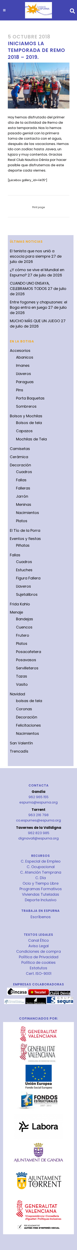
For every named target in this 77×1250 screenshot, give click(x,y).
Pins (19, 390)
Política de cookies (38, 962)
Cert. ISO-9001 (38, 973)
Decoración (20, 465)
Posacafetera (28, 651)
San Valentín (21, 743)
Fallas (21, 479)
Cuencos (24, 627)
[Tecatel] (38, 994)
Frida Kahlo (20, 604)
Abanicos (24, 357)
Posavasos (26, 659)
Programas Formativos (41, 889)
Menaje (16, 612)
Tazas (21, 676)
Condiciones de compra (38, 951)
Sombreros (26, 406)
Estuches (24, 569)
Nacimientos (27, 512)
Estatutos (38, 968)
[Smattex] (14, 1003)
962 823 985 (38, 832)
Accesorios (20, 350)
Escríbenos (41, 916)
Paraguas (25, 381)
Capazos (24, 430)
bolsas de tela (29, 700)
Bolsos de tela (29, 422)
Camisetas (20, 448)
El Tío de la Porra (25, 530)
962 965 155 (38, 796)
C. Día (40, 878)
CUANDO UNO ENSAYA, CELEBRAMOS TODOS (30, 286)
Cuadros (24, 471)
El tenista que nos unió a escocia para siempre (32, 253)
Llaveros (23, 373)
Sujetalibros (27, 594)
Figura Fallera (28, 578)
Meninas (23, 504)
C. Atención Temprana (40, 872)
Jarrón (22, 496)
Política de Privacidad (38, 957)
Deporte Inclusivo (40, 900)
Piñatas (23, 545)
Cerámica (19, 456)
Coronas (24, 708)
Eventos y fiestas (25, 538)
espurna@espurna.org (38, 802)
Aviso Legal (38, 946)
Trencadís (19, 751)
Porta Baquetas (30, 398)
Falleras (23, 488)
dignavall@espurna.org (38, 838)
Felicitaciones (28, 725)
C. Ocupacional (41, 867)
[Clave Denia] (60, 994)
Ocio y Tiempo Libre (41, 883)
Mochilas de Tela (31, 439)
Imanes (23, 365)
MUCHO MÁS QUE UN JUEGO (35, 320)
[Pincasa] (17, 994)
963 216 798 (38, 814)
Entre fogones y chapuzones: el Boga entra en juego (38, 305)
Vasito (22, 684)
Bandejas (24, 619)
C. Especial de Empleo (41, 861)
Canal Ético (38, 940)
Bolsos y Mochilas (26, 416)
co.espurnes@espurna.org (38, 820)
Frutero (22, 635)
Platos (21, 520)
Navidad (17, 694)
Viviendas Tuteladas (40, 894)
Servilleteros (27, 668)
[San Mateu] (35, 1003)
